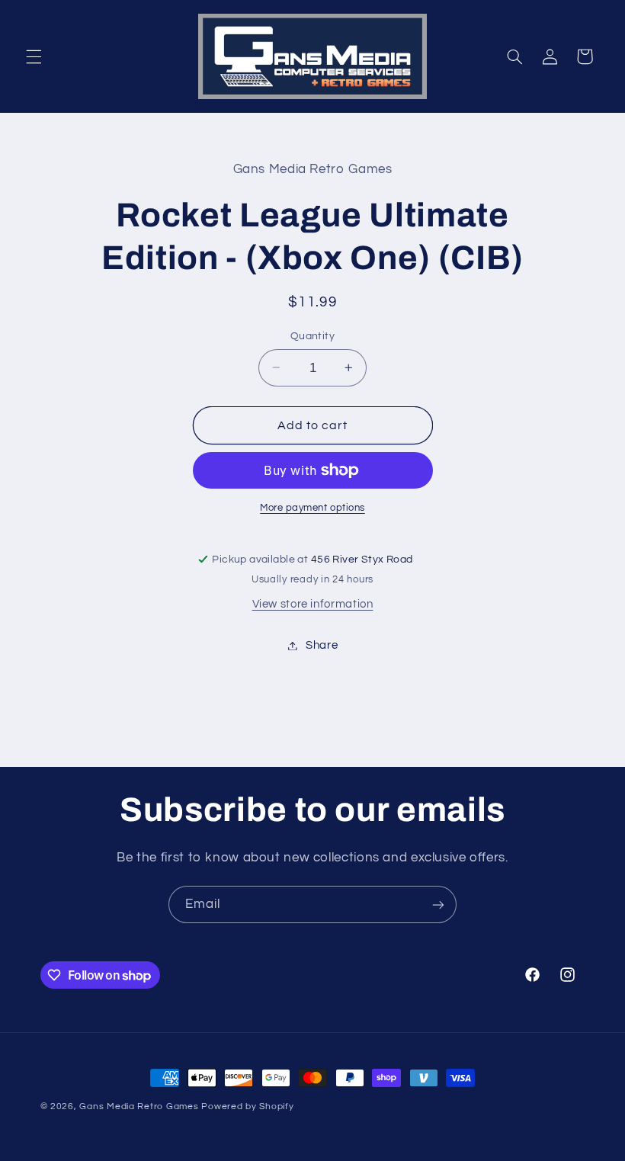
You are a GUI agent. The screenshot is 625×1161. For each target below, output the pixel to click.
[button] (33, 56)
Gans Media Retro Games (138, 1106)
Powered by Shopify (247, 1106)
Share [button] (322, 645)
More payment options (312, 508)
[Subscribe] (438, 904)
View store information (312, 604)
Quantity (312, 336)
